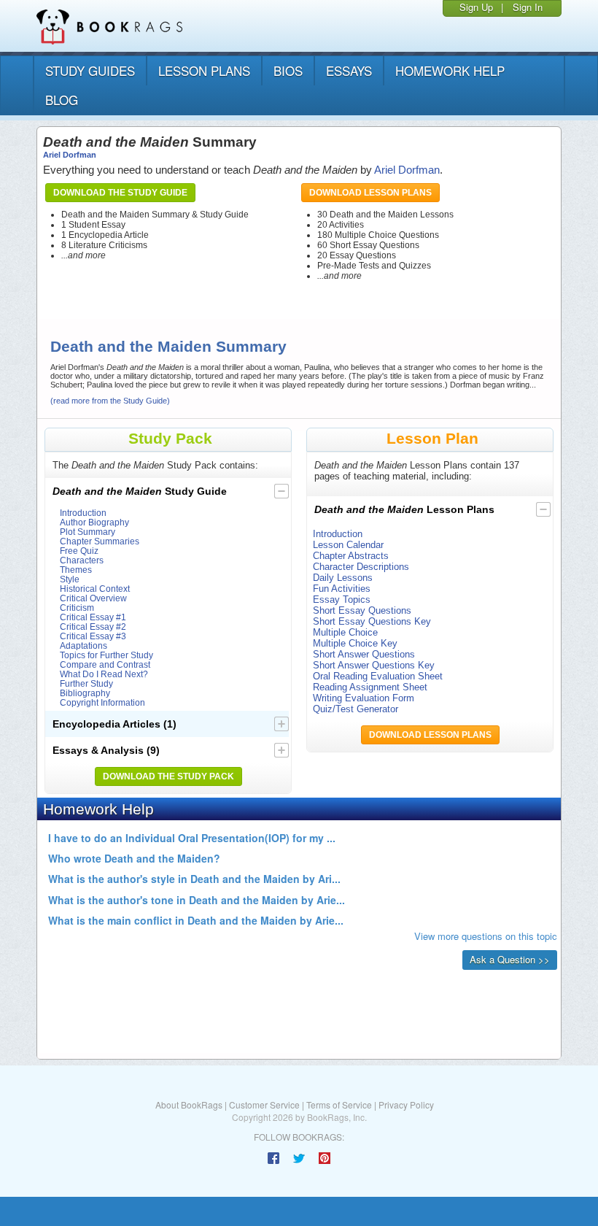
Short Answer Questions (364, 654)
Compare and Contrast (105, 664)
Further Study (86, 683)
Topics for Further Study (106, 655)
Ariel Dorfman (69, 154)
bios (288, 70)
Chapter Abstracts (351, 555)
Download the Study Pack (168, 776)
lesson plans (204, 70)
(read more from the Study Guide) (110, 400)
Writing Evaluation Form (363, 698)
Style (69, 579)
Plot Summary (87, 531)
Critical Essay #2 (93, 626)
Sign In (528, 7)
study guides (90, 70)
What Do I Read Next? (104, 674)
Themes (76, 569)
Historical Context (95, 588)
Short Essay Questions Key (372, 621)
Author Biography (94, 522)
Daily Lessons (343, 577)
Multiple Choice (345, 632)
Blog (61, 99)
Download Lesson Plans (370, 193)
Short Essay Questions (362, 610)
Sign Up (476, 7)
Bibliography (85, 693)
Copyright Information (102, 702)
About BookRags (188, 1104)
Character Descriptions (361, 566)
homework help (450, 70)
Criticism (77, 607)
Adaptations (83, 645)
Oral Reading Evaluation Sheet (378, 676)
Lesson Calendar (348, 544)
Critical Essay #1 (93, 617)
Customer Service (264, 1104)
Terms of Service (339, 1104)
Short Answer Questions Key (374, 665)
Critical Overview (93, 598)
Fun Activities (341, 588)
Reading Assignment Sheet (370, 687)
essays (349, 70)
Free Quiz (79, 550)
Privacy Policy (406, 1104)
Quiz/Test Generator (355, 708)
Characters (82, 560)
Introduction (83, 512)
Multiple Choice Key (355, 643)
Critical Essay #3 (93, 636)
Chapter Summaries (99, 541)
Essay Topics (341, 599)
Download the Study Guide (120, 193)
